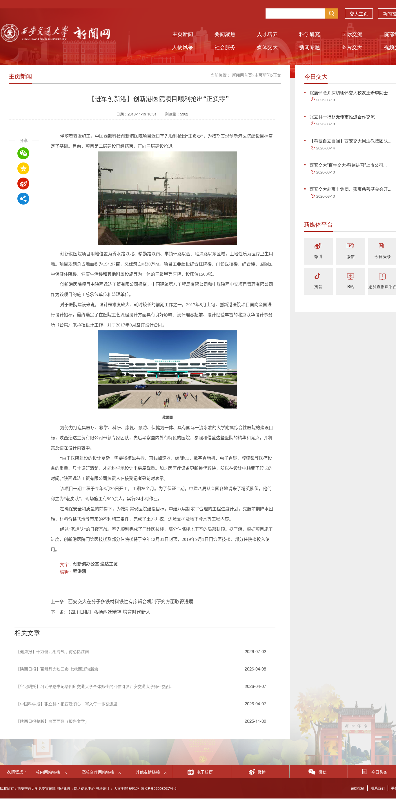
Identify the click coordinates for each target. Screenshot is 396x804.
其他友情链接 (148, 772)
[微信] (350, 246)
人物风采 (182, 46)
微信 (350, 256)
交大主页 (359, 13)
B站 (350, 286)
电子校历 (205, 772)
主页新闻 (182, 33)
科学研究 (309, 33)
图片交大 (351, 46)
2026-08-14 (325, 148)
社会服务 (225, 46)
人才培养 (267, 33)
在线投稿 (357, 787)
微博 (318, 256)
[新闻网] (55, 40)
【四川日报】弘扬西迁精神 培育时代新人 (109, 612)
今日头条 (383, 256)
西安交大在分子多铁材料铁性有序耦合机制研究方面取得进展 (130, 601)
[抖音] (318, 276)
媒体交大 (267, 46)
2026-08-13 (325, 99)
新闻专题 (309, 46)
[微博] (318, 246)
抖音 (318, 286)
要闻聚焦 (225, 33)
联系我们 (378, 787)
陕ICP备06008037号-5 (159, 788)
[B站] (350, 276)
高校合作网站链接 (98, 772)
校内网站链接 (48, 772)
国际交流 (351, 33)
